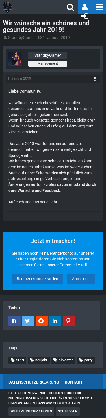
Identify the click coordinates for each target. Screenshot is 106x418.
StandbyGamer (21, 37)
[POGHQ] (25, 7)
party (88, 360)
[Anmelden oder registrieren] (85, 16)
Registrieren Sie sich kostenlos (55, 259)
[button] (99, 7)
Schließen (67, 411)
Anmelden (81, 278)
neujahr (41, 360)
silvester (66, 360)
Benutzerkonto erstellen (37, 278)
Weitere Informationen (31, 411)
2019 (20, 360)
